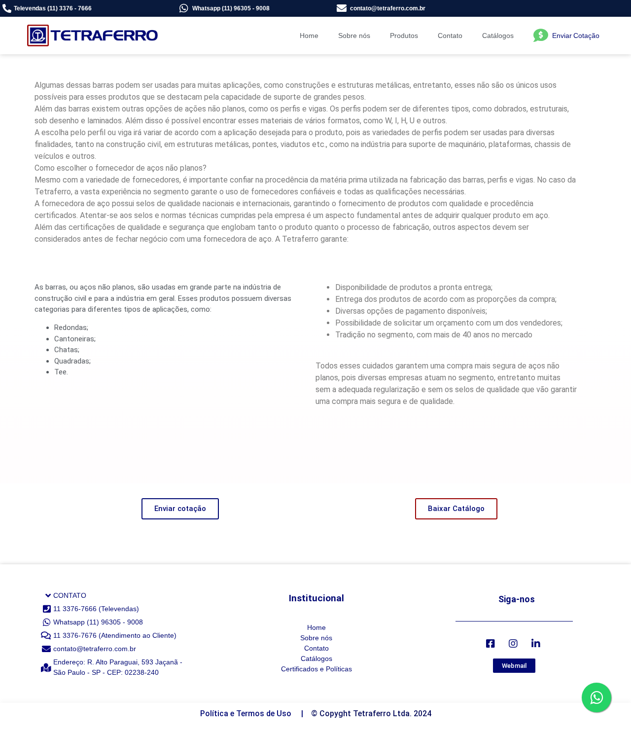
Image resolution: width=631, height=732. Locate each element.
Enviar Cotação (575, 35)
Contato (450, 35)
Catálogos (498, 35)
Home (309, 35)
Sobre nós (354, 35)
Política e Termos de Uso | (255, 713)
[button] (180, 508)
